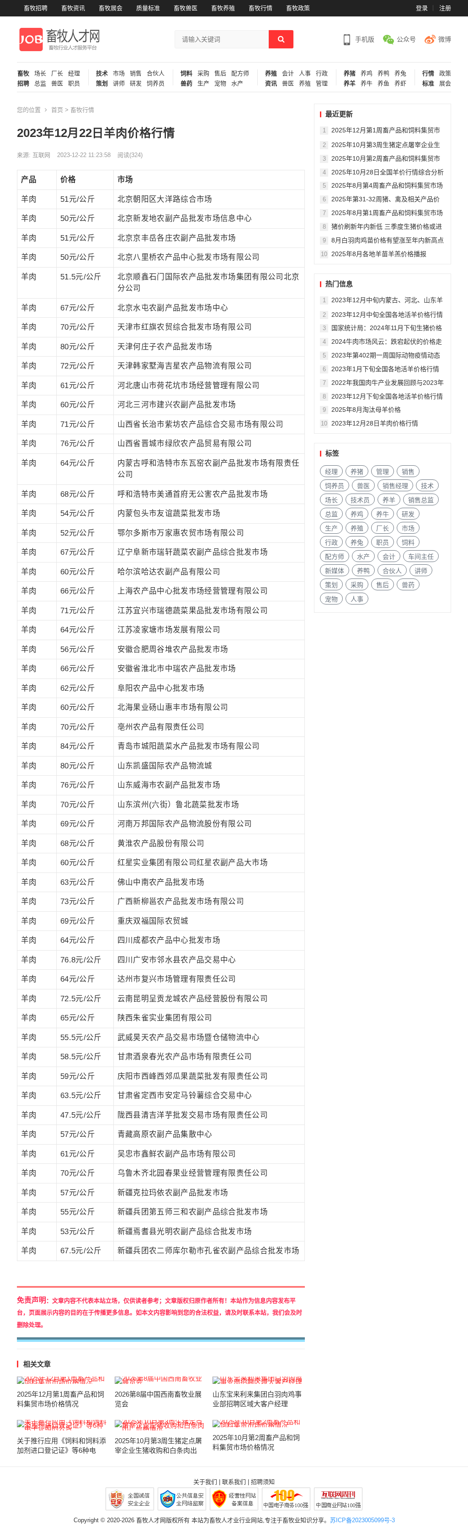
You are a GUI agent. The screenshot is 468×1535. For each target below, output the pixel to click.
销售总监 (421, 500)
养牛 (366, 83)
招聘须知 (263, 1481)
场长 (40, 73)
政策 (445, 73)
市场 (119, 73)
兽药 (186, 83)
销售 (136, 73)
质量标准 (148, 8)
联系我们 (234, 1481)
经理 (74, 73)
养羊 (350, 83)
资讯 (271, 83)
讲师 (119, 83)
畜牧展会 (110, 8)
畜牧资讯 (73, 8)
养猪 (350, 73)
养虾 (400, 83)
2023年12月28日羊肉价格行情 (374, 423)
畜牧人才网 (151, 1520)
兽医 (57, 83)
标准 (428, 83)
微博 (444, 39)
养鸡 (366, 73)
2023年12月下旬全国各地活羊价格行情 (387, 396)
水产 (237, 83)
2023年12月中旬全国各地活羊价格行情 (387, 314)
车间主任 (421, 556)
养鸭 (383, 73)
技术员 (360, 500)
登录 (422, 8)
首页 (57, 109)
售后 (220, 73)
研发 (136, 83)
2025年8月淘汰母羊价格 (366, 409)
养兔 (400, 73)
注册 (445, 8)
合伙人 (156, 73)
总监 (40, 83)
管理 (322, 83)
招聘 (23, 83)
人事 (305, 73)
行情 (428, 73)
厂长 (57, 73)
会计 (288, 73)
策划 (102, 83)
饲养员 (156, 83)
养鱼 (383, 83)
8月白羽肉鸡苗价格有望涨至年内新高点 (387, 240)
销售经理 (395, 485)
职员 (74, 83)
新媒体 (334, 570)
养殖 (271, 73)
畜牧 (23, 73)
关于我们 (205, 1481)
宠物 (220, 83)
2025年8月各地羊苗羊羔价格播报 (378, 254)
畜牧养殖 (223, 8)
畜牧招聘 (36, 8)
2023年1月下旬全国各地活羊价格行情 (385, 369)
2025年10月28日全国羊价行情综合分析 (387, 172)
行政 (322, 73)
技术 (102, 73)
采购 (203, 73)
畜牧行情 (260, 8)
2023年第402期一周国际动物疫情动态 (385, 355)
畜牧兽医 (185, 8)
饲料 (186, 73)
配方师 (240, 73)
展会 (445, 83)
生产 (203, 83)
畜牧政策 (298, 8)
